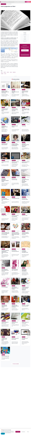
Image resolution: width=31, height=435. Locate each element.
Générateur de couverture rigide (14, 179)
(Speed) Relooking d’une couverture (4, 144)
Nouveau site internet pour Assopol (15, 339)
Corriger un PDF (4, 215)
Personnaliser (23, 431)
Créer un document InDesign (15, 126)
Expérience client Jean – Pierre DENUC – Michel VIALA (25, 109)
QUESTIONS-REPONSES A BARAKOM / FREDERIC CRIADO (5, 180)
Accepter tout (17, 431)
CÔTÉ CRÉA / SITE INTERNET (25, 339)
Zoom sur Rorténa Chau (5, 356)
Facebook (25, 34)
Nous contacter (24, 50)
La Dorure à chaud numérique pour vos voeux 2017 (15, 109)
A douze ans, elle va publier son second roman (25, 92)
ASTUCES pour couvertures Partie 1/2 (15, 251)
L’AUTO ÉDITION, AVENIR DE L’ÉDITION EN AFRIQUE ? (15, 306)
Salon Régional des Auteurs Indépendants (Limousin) (5, 270)
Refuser (28, 431)
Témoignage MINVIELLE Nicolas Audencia (5, 127)
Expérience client (24, 215)
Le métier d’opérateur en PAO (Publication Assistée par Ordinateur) (25, 288)
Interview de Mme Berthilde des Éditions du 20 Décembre (15, 144)
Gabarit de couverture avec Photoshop (15, 162)
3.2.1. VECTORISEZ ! (5, 287)
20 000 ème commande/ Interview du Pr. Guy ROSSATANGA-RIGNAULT (25, 180)
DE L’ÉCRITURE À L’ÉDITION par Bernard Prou (5, 199)
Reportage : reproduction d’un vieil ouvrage (15, 92)
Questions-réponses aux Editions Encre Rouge (5, 109)
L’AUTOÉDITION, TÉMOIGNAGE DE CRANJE (4, 306)
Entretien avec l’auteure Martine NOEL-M (25, 162)
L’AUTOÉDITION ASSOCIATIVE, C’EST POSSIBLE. (15, 288)
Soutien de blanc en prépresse (15, 323)
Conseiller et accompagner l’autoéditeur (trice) (25, 251)
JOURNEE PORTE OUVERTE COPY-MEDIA (4, 339)
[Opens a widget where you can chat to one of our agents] (3, 434)
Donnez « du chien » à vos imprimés (25, 323)
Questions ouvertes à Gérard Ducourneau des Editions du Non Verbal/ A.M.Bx (15, 234)
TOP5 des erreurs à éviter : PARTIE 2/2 (15, 270)
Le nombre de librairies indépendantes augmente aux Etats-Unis (5, 252)
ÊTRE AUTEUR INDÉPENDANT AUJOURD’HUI (24, 270)
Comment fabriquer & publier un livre (5, 323)
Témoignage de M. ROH (15, 198)
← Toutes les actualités (15, 363)
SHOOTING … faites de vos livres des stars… (25, 306)
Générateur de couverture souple (25, 199)
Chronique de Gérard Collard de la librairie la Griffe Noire (25, 233)
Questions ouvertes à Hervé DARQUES (15, 216)
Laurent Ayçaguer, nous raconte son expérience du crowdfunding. (5, 233)
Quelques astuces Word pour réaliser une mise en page (5, 92)
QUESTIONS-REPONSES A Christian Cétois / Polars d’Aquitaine (25, 145)
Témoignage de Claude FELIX (5, 162)
